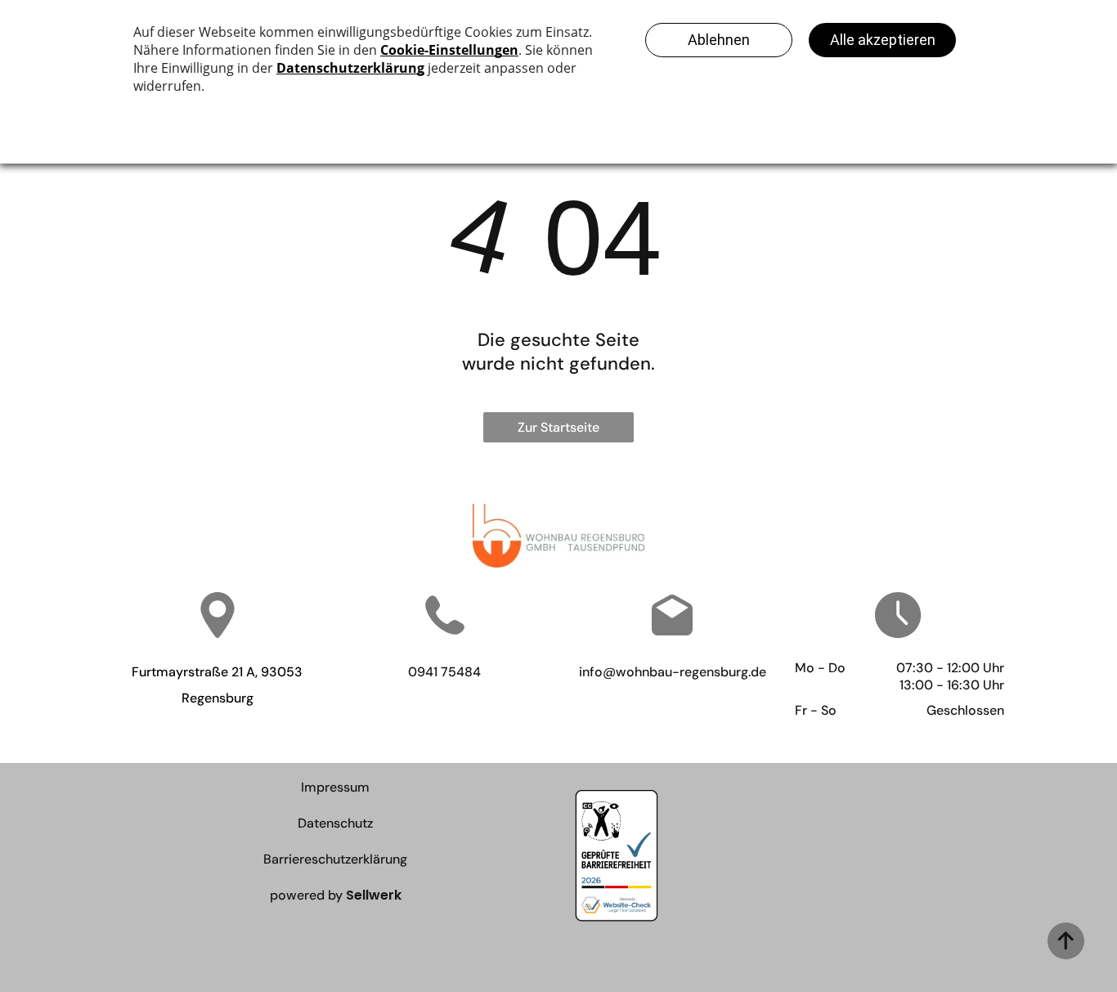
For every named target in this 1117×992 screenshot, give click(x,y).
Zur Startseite (558, 427)
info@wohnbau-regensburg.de (672, 671)
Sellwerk (373, 895)
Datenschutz (335, 823)
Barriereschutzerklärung (335, 859)
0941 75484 (444, 671)
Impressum (335, 787)
